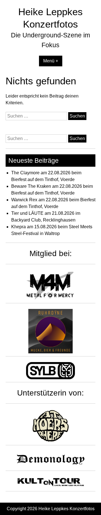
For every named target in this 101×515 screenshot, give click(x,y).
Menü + (50, 60)
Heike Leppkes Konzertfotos (66, 508)
